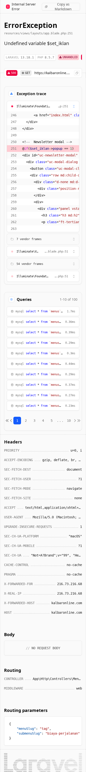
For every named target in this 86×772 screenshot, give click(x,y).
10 (69, 420)
